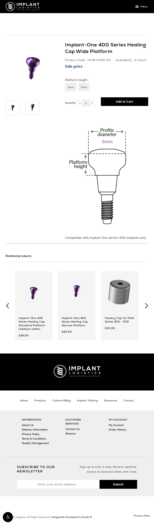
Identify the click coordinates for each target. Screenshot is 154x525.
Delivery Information (35, 429)
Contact (129, 400)
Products (40, 400)
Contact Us (72, 429)
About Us (28, 425)
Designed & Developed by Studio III (71, 517)
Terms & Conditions (34, 438)
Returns (70, 433)
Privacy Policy (30, 434)
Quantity (70, 102)
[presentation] (7, 305)
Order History (117, 429)
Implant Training (87, 400)
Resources (110, 400)
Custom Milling (61, 400)
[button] (8, 517)
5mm (84, 87)
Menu (144, 6)
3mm (71, 87)
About (24, 400)
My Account (116, 425)
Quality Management (35, 443)
